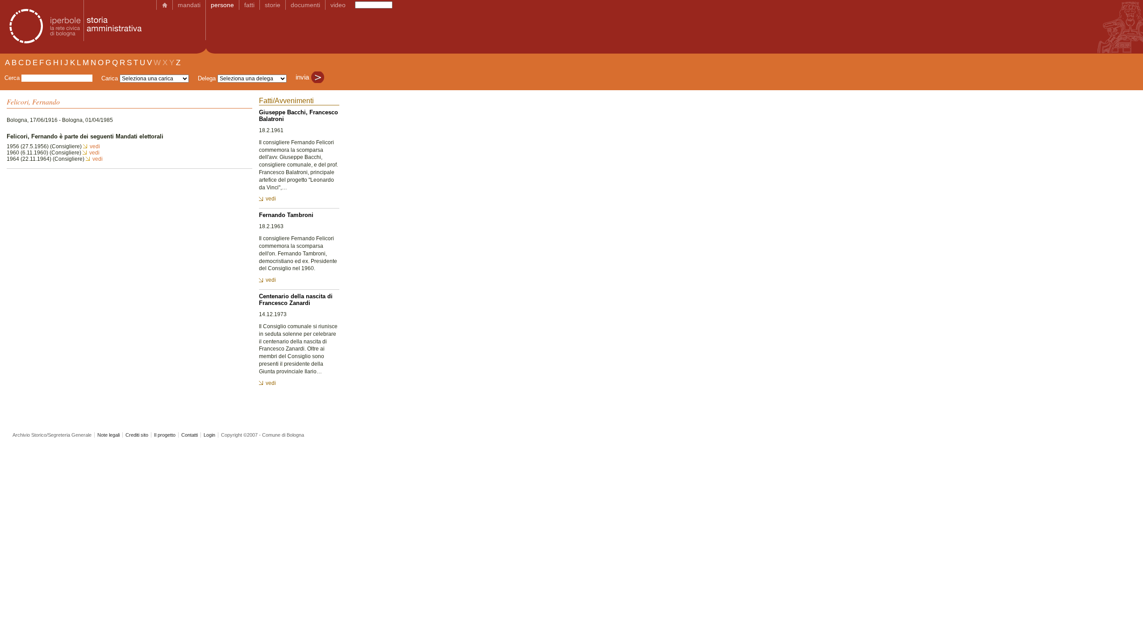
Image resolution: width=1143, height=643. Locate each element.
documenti (305, 4)
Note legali (108, 435)
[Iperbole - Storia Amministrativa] (73, 27)
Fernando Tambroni (286, 215)
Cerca (12, 78)
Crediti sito (136, 435)
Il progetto (164, 435)
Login (209, 435)
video (338, 4)
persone (222, 4)
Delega (207, 78)
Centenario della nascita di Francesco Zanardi (296, 299)
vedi (95, 146)
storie (272, 4)
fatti (249, 4)
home (164, 5)
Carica (109, 78)
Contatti (189, 435)
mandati (189, 4)
